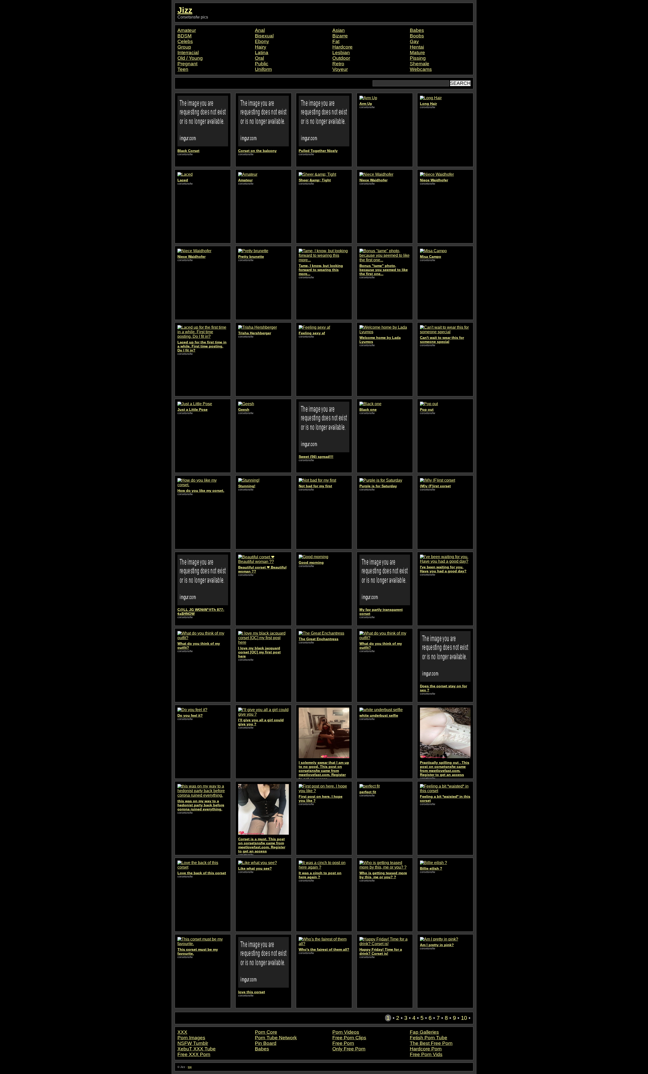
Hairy (260, 47)
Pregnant (187, 63)
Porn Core (266, 1032)
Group (184, 47)
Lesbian (341, 52)
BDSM (184, 35)
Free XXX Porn (193, 1054)
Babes (417, 30)
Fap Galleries (424, 1032)
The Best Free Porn (431, 1043)
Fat (335, 41)
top (190, 1066)
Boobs (417, 35)
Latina (261, 52)
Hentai (417, 47)
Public (261, 63)
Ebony (262, 41)
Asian (338, 30)
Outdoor (341, 58)
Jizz (184, 10)
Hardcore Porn (426, 1048)
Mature (417, 52)
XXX (182, 1032)
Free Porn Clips (349, 1037)
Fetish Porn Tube (428, 1037)
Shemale (419, 63)
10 (464, 1018)
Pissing (418, 58)
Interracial (188, 52)
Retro (338, 63)
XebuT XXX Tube (196, 1048)
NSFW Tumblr (192, 1043)
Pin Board (265, 1043)
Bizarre (340, 35)
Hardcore (342, 47)
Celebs (185, 41)
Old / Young (190, 58)
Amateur (186, 30)
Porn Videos (345, 1032)
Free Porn (343, 1043)
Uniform (263, 69)
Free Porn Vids (426, 1054)
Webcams (421, 69)
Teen (182, 69)
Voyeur (340, 69)
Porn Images (191, 1037)
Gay (414, 41)
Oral (259, 58)
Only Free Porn (349, 1048)
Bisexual (264, 35)
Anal (260, 30)
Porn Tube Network (276, 1037)
